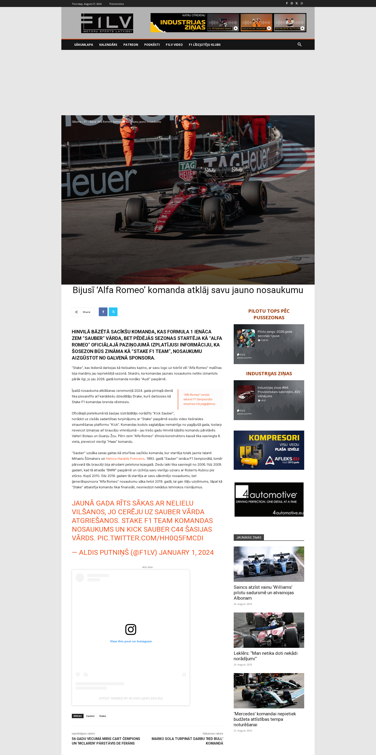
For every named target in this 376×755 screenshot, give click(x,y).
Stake (102, 716)
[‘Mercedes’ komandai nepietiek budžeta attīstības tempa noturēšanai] (269, 690)
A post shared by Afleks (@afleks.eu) (131, 698)
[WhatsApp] (301, 3)
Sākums (76, 122)
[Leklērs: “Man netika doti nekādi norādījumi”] (269, 630)
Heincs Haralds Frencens (125, 458)
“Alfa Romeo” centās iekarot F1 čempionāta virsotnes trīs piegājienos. (199, 399)
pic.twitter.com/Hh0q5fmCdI (150, 538)
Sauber (90, 716)
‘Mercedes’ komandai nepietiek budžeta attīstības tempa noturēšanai (265, 719)
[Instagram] (291, 3)
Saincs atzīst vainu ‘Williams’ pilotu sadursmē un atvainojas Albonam (264, 593)
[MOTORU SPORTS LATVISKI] (107, 23)
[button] (299, 44)
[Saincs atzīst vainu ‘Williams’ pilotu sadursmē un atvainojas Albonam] (269, 564)
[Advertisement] (188, 82)
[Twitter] (296, 3)
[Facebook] (286, 3)
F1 (85, 122)
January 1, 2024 (186, 552)
